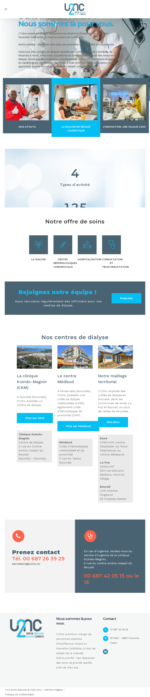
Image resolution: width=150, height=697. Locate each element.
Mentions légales (53, 689)
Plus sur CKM (34, 418)
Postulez (126, 298)
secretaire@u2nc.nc (26, 564)
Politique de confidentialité (19, 694)
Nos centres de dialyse (75, 337)
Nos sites (113, 422)
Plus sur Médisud (78, 426)
